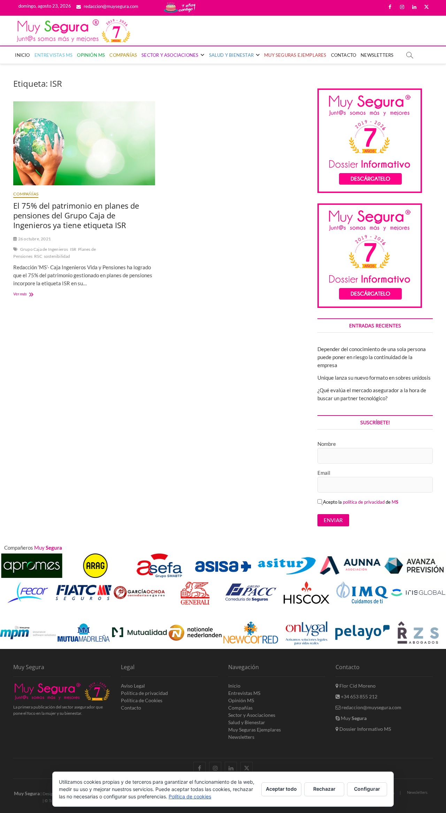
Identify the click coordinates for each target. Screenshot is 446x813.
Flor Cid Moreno (357, 686)
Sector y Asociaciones (169, 55)
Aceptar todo (281, 789)
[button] (429, 614)
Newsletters (377, 55)
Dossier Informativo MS (364, 729)
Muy (353, 718)
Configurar (367, 789)
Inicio (22, 55)
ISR (73, 249)
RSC (38, 256)
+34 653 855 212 (358, 696)
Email (323, 473)
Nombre (326, 444)
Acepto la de (360, 502)
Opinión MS (91, 55)
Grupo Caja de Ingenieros (44, 249)
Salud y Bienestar (231, 55)
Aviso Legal (133, 686)
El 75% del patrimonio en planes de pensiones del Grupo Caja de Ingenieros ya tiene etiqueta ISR (76, 215)
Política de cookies (190, 796)
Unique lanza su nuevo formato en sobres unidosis (374, 377)
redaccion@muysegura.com (110, 6)
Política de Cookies (141, 700)
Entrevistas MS (53, 55)
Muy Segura (27, 793)
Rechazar (324, 789)
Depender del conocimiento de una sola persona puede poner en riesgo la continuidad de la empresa (371, 357)
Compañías (123, 55)
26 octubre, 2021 (34, 238)
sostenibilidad (57, 256)
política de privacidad (364, 502)
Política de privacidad (144, 693)
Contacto (343, 55)
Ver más (29, 294)
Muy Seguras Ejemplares (295, 55)
